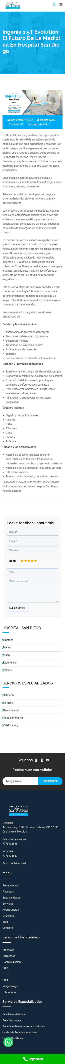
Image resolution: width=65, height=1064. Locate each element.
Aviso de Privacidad (14, 863)
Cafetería (8, 695)
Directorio (8, 915)
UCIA (5, 980)
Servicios (8, 903)
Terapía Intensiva (13, 717)
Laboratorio (9, 992)
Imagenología (10, 986)
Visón (6, 655)
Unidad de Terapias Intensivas (20, 1032)
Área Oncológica (12, 1020)
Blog (5, 921)
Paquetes (8, 891)
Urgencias (8, 950)
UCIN (5, 968)
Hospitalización (11, 962)
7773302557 (10, 855)
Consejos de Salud (39, 124)
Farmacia (8, 702)
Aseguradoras (10, 909)
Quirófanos (8, 956)
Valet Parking (10, 725)
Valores (7, 670)
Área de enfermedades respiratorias (23, 1026)
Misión (7, 647)
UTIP (5, 974)
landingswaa (47, 120)
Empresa (8, 640)
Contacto (7, 927)
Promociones (10, 885)
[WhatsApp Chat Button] (8, 1042)
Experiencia (9, 662)
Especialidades (11, 897)
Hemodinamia (11, 710)
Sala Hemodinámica (14, 1014)
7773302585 (10, 843)
